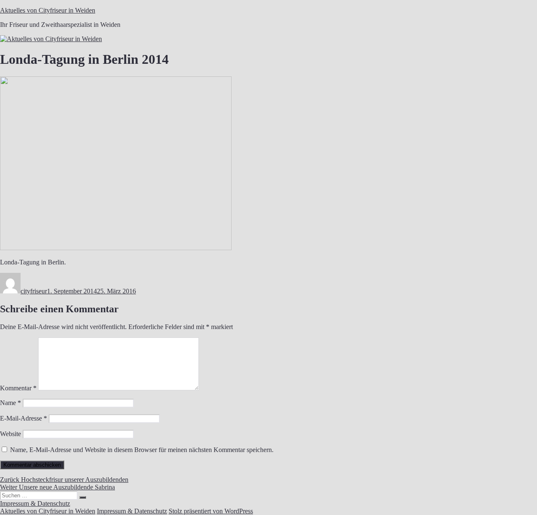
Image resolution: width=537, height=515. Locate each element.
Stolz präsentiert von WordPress (211, 511)
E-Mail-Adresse (23, 418)
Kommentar (18, 388)
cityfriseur (34, 291)
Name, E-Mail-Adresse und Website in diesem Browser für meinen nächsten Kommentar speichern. (142, 449)
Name (10, 402)
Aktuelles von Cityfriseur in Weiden (47, 10)
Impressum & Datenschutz (35, 503)
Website (10, 433)
